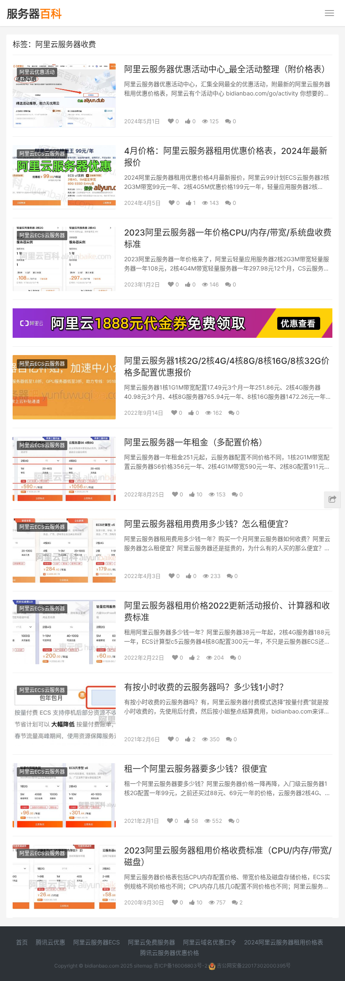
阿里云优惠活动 (37, 72)
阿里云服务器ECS (96, 942)
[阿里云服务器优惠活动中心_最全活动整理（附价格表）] (64, 68)
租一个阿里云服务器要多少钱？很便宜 (195, 769)
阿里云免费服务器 (151, 942)
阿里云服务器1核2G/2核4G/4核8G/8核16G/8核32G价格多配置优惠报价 (226, 367)
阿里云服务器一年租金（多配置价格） (195, 442)
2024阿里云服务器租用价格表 (283, 942)
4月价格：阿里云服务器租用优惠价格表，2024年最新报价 (225, 157)
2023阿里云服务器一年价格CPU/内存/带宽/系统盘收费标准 (228, 238)
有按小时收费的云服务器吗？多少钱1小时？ (206, 687)
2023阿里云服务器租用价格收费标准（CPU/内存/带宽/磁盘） (228, 856)
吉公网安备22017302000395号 (253, 965)
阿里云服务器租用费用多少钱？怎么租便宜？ (208, 524)
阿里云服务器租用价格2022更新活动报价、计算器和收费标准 (227, 612)
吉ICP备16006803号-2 (180, 965)
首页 (22, 942)
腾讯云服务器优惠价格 (169, 952)
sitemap (143, 965)
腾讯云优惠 (50, 942)
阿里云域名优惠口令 (209, 942)
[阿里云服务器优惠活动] (172, 313)
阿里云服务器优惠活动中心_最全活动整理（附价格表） (227, 69)
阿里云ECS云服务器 (42, 154)
